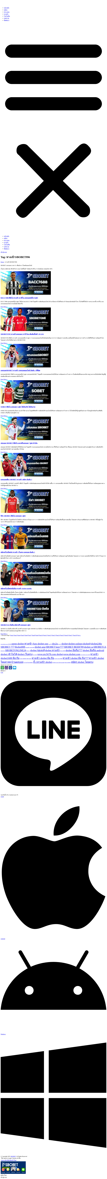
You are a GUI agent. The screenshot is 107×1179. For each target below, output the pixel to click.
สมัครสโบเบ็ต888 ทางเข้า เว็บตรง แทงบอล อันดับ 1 (18, 552)
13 (54, 635)
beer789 (50, 644)
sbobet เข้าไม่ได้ (9, 654)
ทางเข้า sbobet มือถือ (58, 658)
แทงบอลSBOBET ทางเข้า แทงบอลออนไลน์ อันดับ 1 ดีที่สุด (20, 370)
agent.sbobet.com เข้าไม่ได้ (6, 644)
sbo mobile (35, 654)
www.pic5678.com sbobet (50, 654)
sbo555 (59, 644)
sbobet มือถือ (62, 650)
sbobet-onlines (75, 643)
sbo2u (55, 643)
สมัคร (5, 10)
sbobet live (3, 650)
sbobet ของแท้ (37, 650)
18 (75, 635)
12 (49, 635)
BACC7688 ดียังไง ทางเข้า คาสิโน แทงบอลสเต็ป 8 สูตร (19, 298)
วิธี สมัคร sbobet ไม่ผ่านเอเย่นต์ (58, 662)
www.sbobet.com (71, 654)
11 (45, 635)
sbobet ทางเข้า (52, 650)
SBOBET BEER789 (74, 647)
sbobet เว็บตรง (25, 654)
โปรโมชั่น (7, 16)
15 (62, 635)
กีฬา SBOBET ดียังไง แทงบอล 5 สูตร (13, 516)
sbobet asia (40, 647)
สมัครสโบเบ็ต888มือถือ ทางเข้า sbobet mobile (16, 588)
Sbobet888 (20, 647)
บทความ (6, 18)
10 (41, 635)
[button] (53, 128)
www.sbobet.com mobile (85, 654)
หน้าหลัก (6, 7)
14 (58, 635)
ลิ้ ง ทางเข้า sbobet (42, 662)
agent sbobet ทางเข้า (21, 643)
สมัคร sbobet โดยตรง (82, 662)
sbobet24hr (96, 643)
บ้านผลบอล (17, 662)
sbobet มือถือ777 (74, 650)
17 (71, 635)
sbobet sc (28, 650)
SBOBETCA (100, 647)
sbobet (64, 643)
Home (2, 262)
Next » (79, 635)
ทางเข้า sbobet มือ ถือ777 (76, 658)
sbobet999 (27, 647)
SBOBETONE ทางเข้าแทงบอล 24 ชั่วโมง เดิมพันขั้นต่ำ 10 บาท (22, 334)
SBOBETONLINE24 (15, 650)
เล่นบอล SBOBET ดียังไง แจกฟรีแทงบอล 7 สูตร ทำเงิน (19, 443)
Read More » (4, 306)
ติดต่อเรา (6, 20)
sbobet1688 (32, 647)
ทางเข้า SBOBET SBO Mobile (25, 658)
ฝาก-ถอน (6, 12)
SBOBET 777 (7, 647)
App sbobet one (40, 643)
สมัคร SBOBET (68, 662)
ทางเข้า (6, 14)
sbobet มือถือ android (93, 650)
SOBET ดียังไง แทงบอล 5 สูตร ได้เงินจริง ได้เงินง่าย (18, 407)
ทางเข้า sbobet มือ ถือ (43, 658)
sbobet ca (88, 647)
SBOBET (13, 1156)
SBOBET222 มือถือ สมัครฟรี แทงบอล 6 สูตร (16, 625)
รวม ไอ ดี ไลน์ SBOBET (28, 662)
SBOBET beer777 (55, 647)
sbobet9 (87, 643)
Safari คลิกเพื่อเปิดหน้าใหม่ (8, 1160)
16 (66, 635)
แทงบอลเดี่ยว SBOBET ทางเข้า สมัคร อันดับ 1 (16, 479)
